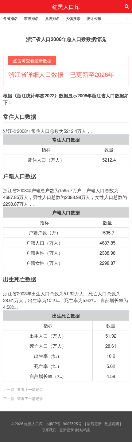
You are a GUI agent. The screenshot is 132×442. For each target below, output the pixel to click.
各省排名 (10, 18)
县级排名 (52, 18)
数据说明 (111, 423)
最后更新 (94, 423)
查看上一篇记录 (30, 389)
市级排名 (31, 18)
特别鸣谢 (83, 429)
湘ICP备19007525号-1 (66, 423)
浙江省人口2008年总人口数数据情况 (66, 39)
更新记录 (66, 429)
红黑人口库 (66, 6)
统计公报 (94, 18)
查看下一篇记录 (30, 398)
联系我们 (49, 429)
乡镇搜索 (73, 18)
